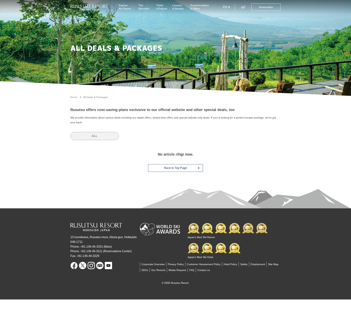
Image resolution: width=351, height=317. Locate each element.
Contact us (203, 270)
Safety (244, 264)
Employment (258, 264)
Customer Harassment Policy (203, 264)
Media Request (177, 270)
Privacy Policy (176, 264)
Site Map (273, 264)
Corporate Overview (153, 264)
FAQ (191, 270)
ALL (94, 136)
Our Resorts (158, 270)
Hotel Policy (230, 264)
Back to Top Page (175, 167)
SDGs (144, 270)
